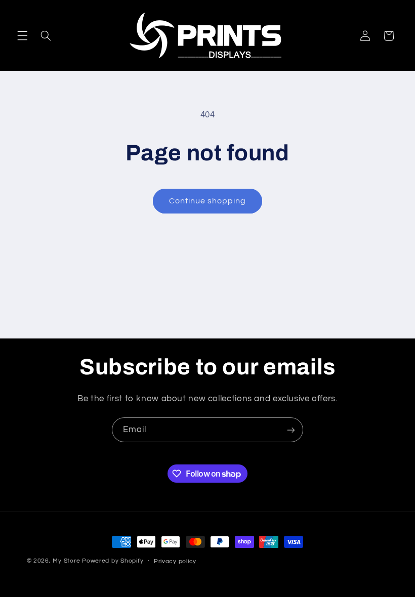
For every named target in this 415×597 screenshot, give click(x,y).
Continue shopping (207, 201)
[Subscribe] (291, 429)
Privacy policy (175, 561)
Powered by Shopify (112, 561)
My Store (66, 561)
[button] (22, 36)
